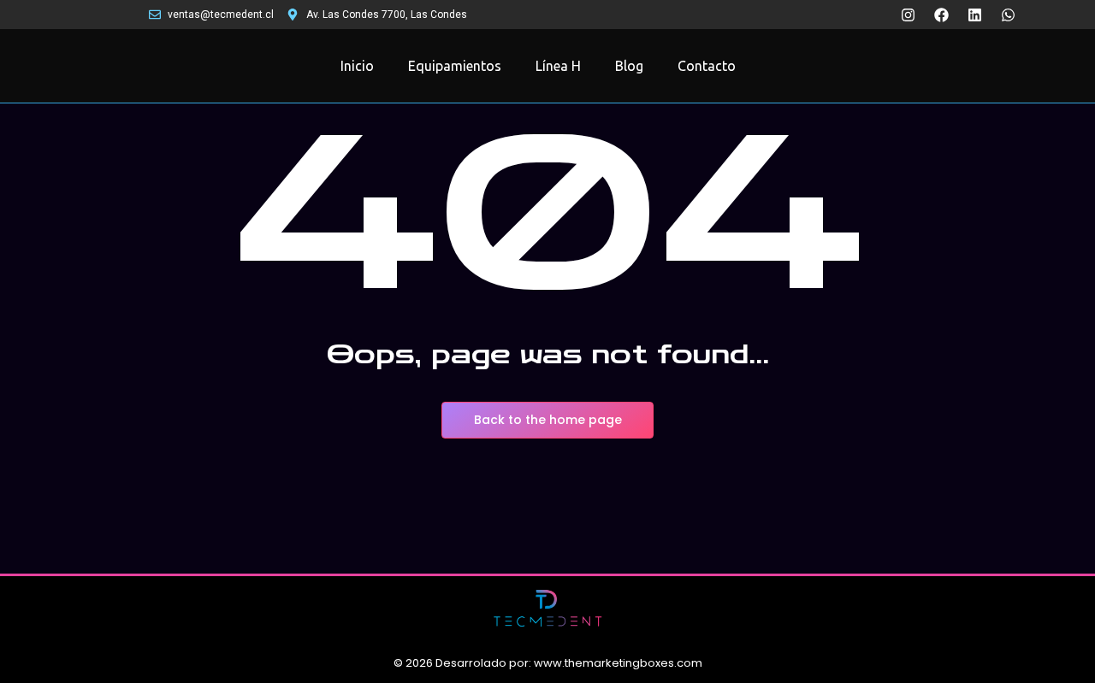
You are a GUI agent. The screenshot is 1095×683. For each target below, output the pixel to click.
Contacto (707, 66)
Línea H (558, 66)
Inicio (357, 66)
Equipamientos (454, 66)
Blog (629, 66)
